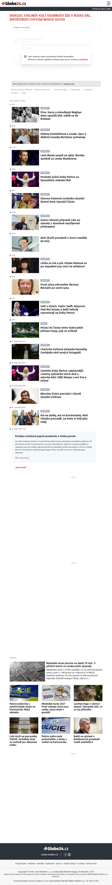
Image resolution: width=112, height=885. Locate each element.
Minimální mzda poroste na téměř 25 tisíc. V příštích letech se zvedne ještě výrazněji (70, 665)
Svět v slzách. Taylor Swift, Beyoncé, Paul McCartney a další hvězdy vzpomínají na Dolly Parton (62, 309)
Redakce (32, 863)
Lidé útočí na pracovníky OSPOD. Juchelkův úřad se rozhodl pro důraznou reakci (23, 740)
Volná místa (91, 863)
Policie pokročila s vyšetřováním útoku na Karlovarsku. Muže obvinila (22, 708)
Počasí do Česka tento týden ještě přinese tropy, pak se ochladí (61, 329)
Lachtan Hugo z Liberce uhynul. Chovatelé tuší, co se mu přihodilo (88, 706)
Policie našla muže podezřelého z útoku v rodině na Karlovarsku (54, 739)
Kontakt (40, 863)
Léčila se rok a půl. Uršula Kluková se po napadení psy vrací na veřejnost (63, 264)
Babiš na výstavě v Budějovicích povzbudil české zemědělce (87, 739)
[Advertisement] (56, 519)
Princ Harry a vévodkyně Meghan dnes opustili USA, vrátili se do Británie (61, 115)
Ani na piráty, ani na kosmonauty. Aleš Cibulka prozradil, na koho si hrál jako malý (64, 418)
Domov (13, 658)
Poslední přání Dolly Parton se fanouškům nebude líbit (59, 178)
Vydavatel (49, 863)
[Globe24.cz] (13, 3)
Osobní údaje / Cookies (74, 863)
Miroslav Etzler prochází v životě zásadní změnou (60, 395)
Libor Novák (24, 458)
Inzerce (59, 863)
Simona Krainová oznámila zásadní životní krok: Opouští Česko (62, 200)
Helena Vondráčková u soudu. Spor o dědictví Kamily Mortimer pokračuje (63, 135)
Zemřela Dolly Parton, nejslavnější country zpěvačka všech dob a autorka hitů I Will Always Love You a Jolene (63, 375)
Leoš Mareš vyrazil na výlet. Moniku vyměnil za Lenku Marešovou (62, 157)
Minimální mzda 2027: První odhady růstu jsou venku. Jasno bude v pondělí (55, 708)
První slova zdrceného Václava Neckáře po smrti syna (59, 286)
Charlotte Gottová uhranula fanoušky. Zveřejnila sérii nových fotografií (63, 351)
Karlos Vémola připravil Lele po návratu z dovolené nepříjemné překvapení (60, 223)
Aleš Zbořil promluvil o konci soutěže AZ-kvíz (63, 239)
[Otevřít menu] (108, 3)
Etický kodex (20, 863)
